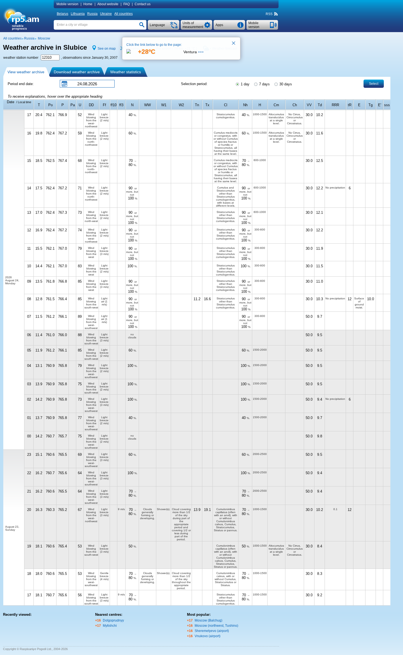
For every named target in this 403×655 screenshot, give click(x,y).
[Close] (234, 43)
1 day (244, 84)
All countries (123, 14)
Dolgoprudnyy (113, 620)
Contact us (143, 4)
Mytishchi (110, 626)
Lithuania (78, 14)
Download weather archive (77, 72)
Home (87, 4)
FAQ (126, 4)
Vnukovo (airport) (207, 636)
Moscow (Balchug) (208, 620)
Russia (92, 14)
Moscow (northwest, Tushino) (216, 626)
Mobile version (67, 4)
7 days (264, 84)
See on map (107, 48)
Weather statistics (125, 72)
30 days (285, 84)
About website (107, 4)
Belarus (62, 14)
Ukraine (106, 14)
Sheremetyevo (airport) (212, 631)
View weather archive (25, 72)
